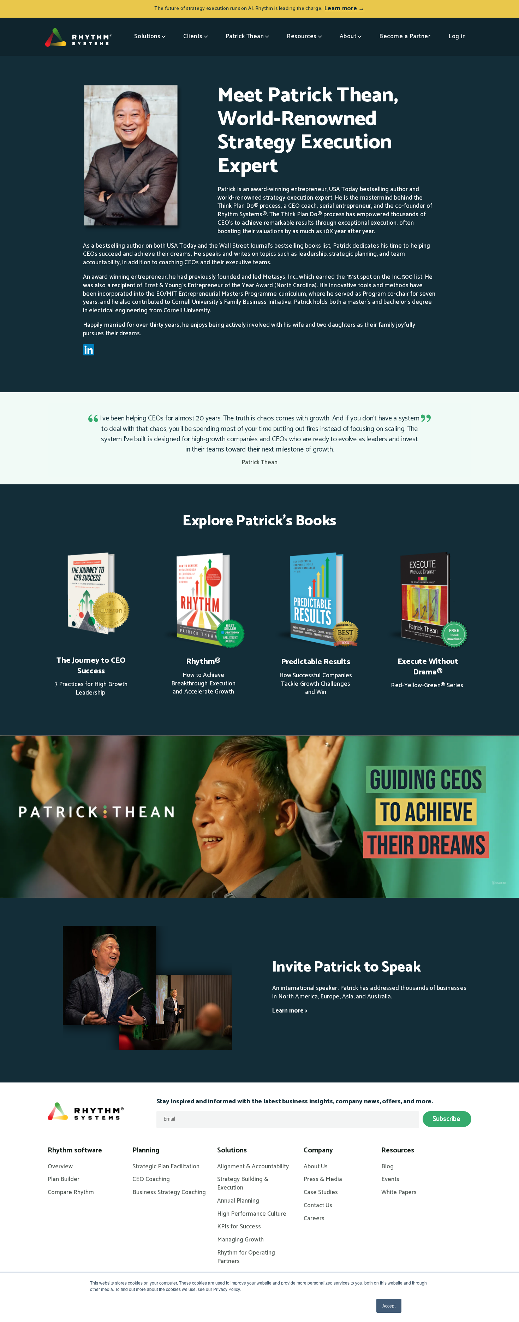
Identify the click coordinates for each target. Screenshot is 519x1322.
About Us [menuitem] (316, 1167)
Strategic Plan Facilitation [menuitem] (165, 1167)
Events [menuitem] (390, 1179)
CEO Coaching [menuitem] (151, 1179)
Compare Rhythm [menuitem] (71, 1192)
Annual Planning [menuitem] (238, 1201)
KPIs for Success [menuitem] (239, 1227)
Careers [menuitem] (314, 1219)
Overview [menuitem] (60, 1167)
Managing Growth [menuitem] (240, 1240)
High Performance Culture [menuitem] (251, 1214)
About (348, 36)
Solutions (147, 36)
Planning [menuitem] (146, 1151)
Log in (457, 36)
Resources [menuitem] (397, 1151)
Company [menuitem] (318, 1151)
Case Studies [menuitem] (321, 1192)
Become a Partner (404, 36)
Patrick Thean (245, 36)
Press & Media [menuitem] (323, 1179)
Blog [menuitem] (387, 1167)
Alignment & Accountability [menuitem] (253, 1167)
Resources (302, 36)
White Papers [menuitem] (399, 1192)
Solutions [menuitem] (232, 1151)
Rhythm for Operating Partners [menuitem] (246, 1257)
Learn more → (344, 8)
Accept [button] (388, 1306)
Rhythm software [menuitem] (75, 1151)
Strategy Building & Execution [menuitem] (242, 1183)
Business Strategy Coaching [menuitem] (169, 1192)
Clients (193, 36)
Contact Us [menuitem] (318, 1206)
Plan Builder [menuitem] (63, 1179)
